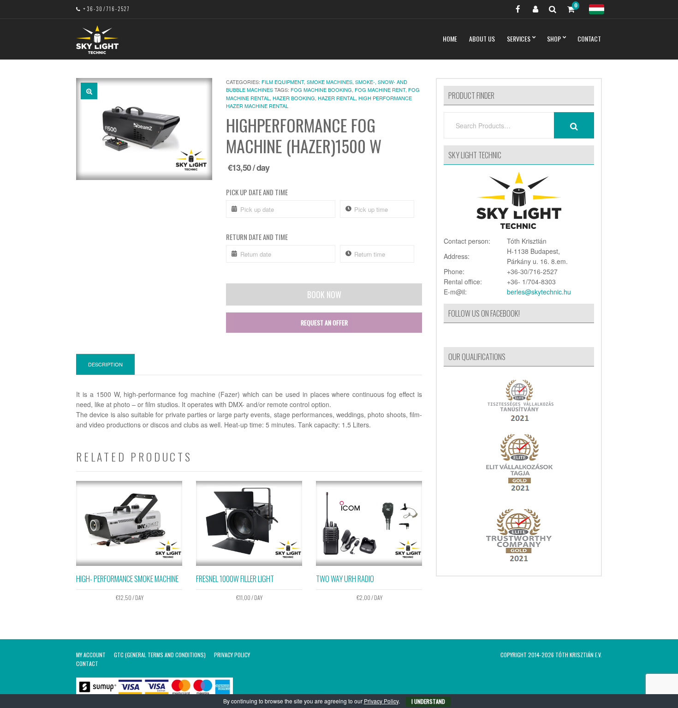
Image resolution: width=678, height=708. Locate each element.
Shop (554, 38)
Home (450, 38)
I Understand (428, 701)
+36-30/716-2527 (106, 8)
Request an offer (324, 322)
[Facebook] (514, 9)
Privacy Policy (232, 655)
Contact (589, 38)
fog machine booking (321, 89)
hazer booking (294, 98)
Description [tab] (105, 364)
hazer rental (337, 98)
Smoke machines (329, 81)
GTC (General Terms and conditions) (160, 655)
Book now (324, 294)
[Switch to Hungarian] (596, 9)
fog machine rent (380, 89)
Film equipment (283, 81)
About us (482, 38)
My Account (91, 655)
